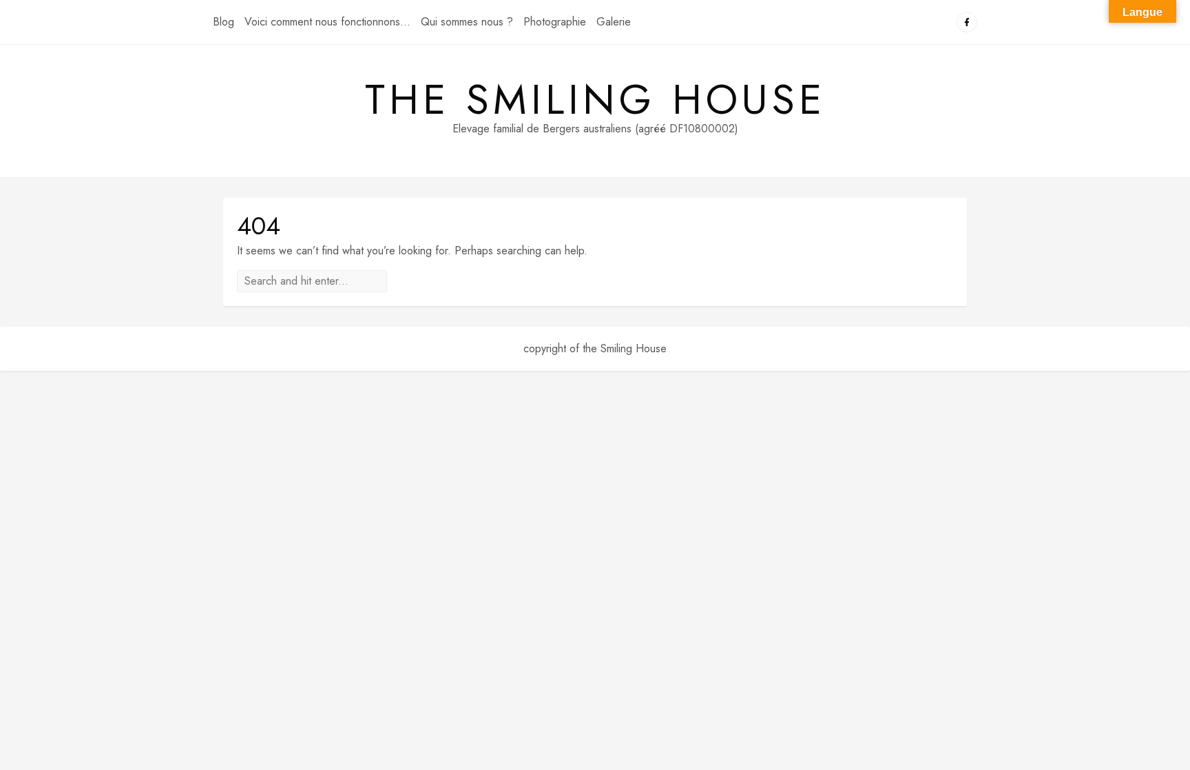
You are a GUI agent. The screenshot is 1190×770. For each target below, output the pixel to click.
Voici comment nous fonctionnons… (327, 22)
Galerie (613, 22)
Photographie (554, 22)
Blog (223, 22)
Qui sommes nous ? (467, 22)
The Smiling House (595, 100)
